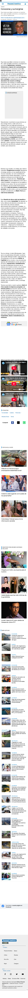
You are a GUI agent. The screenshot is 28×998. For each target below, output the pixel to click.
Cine (15, 959)
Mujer (5, 963)
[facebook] (5, 974)
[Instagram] (10, 974)
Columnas (22, 978)
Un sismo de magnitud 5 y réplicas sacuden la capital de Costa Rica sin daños (19, 647)
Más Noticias (6, 630)
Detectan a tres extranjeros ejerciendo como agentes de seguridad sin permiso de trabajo (19, 789)
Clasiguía (16, 963)
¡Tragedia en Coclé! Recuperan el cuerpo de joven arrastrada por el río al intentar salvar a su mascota (18, 745)
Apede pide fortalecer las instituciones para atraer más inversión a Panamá (18, 778)
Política (14, 654)
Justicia (12, 412)
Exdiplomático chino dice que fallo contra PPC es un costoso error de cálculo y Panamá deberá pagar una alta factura (19, 723)
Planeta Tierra (5, 416)
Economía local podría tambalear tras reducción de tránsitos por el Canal (18, 668)
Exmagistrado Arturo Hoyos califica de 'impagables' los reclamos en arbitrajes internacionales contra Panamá (18, 823)
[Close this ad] (27, 990)
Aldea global (15, 842)
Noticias (5, 978)
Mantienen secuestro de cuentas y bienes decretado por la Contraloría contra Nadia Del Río (18, 679)
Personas (17, 412)
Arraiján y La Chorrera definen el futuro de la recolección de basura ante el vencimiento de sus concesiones (19, 810)
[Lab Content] (14, 944)
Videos (9, 978)
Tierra (12, 416)
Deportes (14, 831)
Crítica (5, 955)
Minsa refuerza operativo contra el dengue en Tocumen (18, 876)
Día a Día (6, 959)
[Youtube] (23, 974)
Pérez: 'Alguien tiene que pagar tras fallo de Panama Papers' (19, 733)
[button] (12, 422)
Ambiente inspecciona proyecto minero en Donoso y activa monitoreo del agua (19, 637)
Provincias (15, 740)
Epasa (15, 950)
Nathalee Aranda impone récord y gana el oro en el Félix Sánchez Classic (18, 866)
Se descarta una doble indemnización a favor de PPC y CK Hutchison (18, 711)
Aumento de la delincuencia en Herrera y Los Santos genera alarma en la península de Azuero (19, 800)
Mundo (14, 644)
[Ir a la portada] (14, 4)
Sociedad (14, 687)
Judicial (14, 675)
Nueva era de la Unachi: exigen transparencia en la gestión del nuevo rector (19, 690)
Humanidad (5, 412)
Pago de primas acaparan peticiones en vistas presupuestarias (18, 701)
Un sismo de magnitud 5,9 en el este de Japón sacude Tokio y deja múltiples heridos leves (19, 856)
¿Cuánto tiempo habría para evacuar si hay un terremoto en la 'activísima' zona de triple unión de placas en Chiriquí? (19, 757)
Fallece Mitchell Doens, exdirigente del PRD (18, 657)
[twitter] (17, 974)
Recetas (16, 955)
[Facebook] (1, 1)
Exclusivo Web (15, 978)
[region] (14, 49)
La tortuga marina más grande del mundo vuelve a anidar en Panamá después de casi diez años (19, 846)
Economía (14, 634)
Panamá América (8, 950)
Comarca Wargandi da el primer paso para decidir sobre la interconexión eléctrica (18, 768)
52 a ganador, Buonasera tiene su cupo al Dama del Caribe (19, 835)
